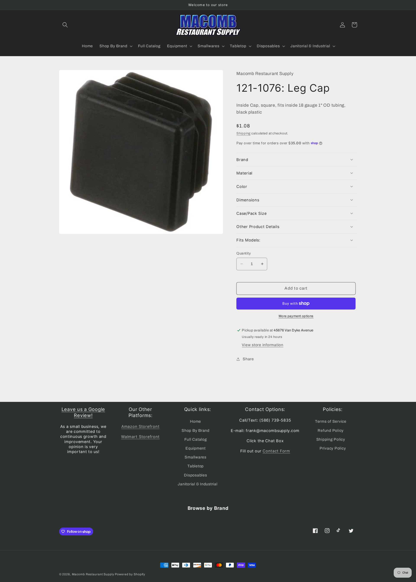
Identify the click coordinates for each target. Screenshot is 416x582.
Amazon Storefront (140, 426)
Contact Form (276, 451)
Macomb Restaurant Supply (93, 574)
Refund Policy (331, 431)
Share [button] (248, 359)
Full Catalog (195, 439)
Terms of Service (330, 421)
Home (195, 421)
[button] (65, 25)
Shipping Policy (330, 439)
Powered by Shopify (130, 574)
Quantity (243, 253)
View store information (262, 345)
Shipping (243, 133)
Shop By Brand (196, 431)
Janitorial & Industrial (197, 484)
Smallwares (195, 457)
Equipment (195, 448)
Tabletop (195, 466)
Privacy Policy (333, 448)
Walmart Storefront (140, 436)
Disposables (195, 475)
